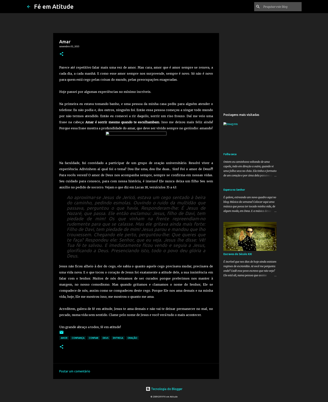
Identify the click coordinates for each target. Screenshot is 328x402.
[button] (61, 54)
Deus (106, 338)
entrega (118, 338)
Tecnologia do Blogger (166, 389)
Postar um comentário (74, 371)
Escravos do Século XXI (237, 254)
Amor (64, 338)
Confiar (93, 338)
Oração (132, 338)
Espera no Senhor (234, 189)
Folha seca (230, 154)
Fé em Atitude (54, 6)
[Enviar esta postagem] (61, 333)
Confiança (78, 338)
